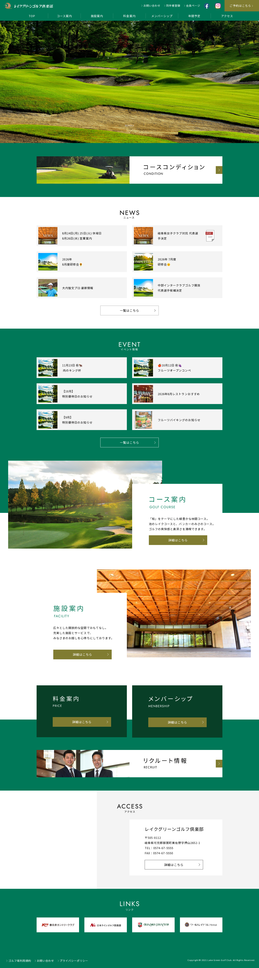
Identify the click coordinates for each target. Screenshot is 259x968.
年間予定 (194, 16)
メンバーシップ (162, 16)
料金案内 (129, 16)
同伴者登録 (173, 5)
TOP (32, 16)
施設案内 (97, 16)
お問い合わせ (151, 5)
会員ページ (193, 5)
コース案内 (64, 16)
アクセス (227, 16)
